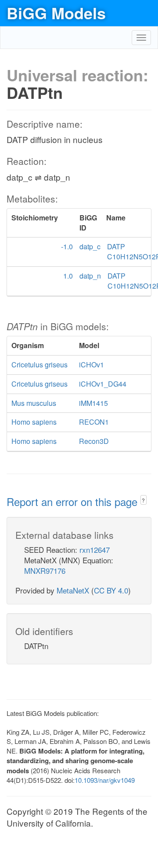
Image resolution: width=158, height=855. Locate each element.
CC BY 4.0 (111, 590)
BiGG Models (56, 12)
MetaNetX (73, 590)
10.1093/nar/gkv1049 (105, 780)
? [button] (143, 500)
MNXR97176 (44, 570)
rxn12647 (94, 549)
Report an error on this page (73, 501)
